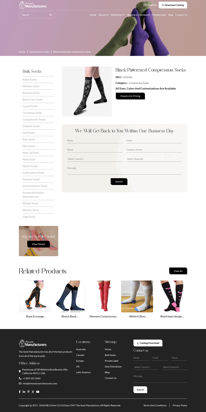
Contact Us (181, 14)
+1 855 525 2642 (31, 378)
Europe (80, 360)
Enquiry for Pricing (130, 95)
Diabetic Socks (31, 126)
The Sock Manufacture (87, 405)
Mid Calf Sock (31, 152)
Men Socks (29, 146)
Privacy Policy (180, 405)
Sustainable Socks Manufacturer (33, 194)
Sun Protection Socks (35, 186)
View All (178, 270)
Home (93, 14)
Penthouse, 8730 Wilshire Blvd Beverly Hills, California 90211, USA (45, 371)
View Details (38, 244)
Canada (80, 355)
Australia (81, 349)
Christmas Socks (32, 112)
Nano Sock (29, 159)
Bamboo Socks (31, 92)
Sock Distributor (113, 366)
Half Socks (29, 132)
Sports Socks (30, 166)
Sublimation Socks (33, 172)
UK (78, 366)
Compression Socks (39, 51)
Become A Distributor (138, 14)
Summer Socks (31, 179)
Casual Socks (30, 106)
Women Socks (31, 210)
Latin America (83, 372)
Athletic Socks (31, 86)
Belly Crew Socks (33, 99)
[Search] (50, 15)
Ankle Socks (30, 79)
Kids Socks (29, 139)
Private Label (159, 14)
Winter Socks (30, 203)
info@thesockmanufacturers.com (40, 383)
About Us (104, 14)
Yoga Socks (29, 216)
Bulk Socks (116, 14)
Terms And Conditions (154, 405)
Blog (170, 14)
